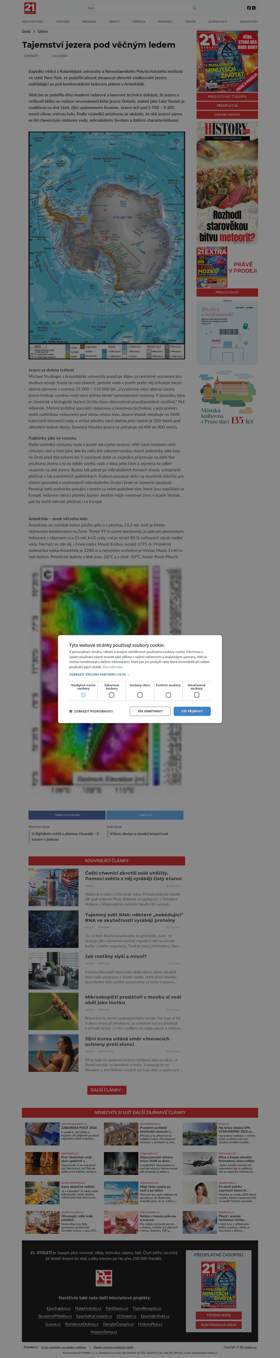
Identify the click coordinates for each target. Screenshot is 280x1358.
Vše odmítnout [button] (150, 711)
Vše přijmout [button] (192, 711)
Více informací (113, 667)
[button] (140, 674)
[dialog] (140, 679)
